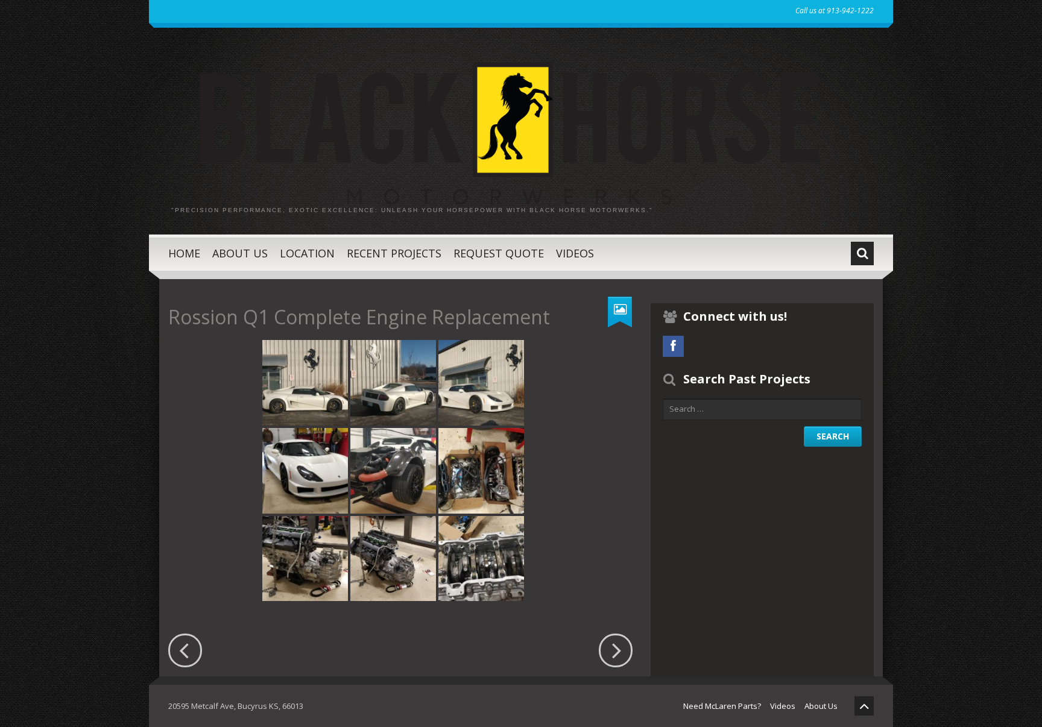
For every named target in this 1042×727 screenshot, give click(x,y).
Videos (575, 253)
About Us (240, 253)
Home (184, 253)
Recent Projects (394, 253)
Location (307, 253)
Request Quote (498, 253)
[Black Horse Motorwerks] (521, 124)
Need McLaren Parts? (722, 705)
